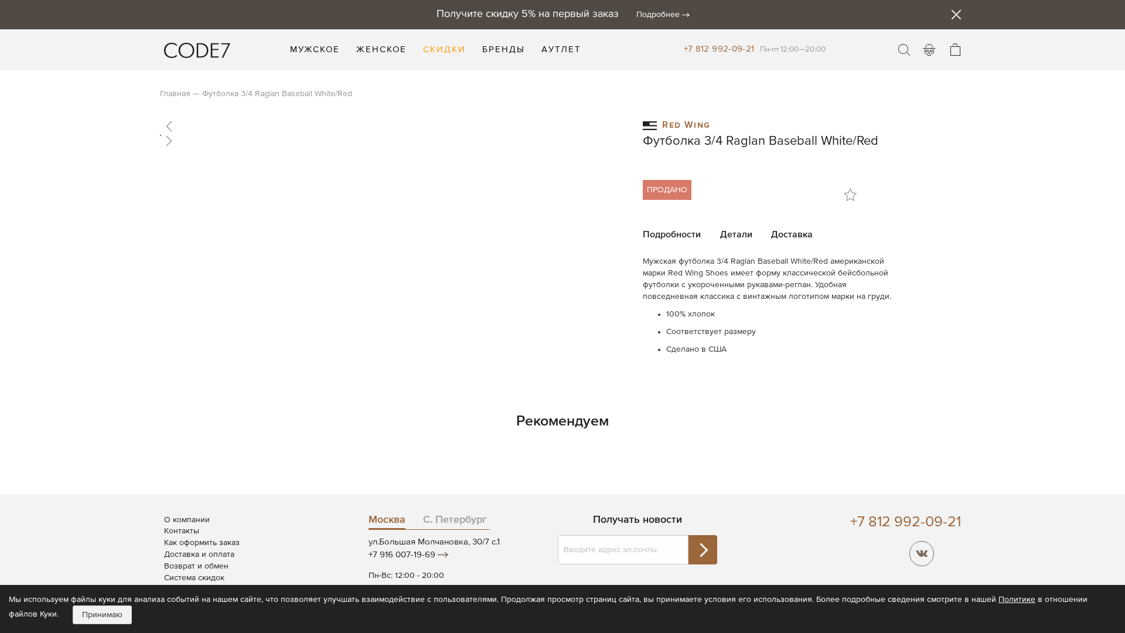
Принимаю (102, 615)
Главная (175, 94)
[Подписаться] (702, 549)
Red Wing (686, 123)
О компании (187, 520)
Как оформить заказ (202, 543)
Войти (929, 49)
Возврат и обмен (196, 566)
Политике (1016, 599)
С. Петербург (455, 520)
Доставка (792, 235)
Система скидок (194, 578)
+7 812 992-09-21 (719, 49)
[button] (389, 126)
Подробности (672, 235)
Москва (387, 520)
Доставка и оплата (199, 554)
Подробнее (658, 15)
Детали (736, 235)
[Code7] (197, 49)
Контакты (181, 531)
